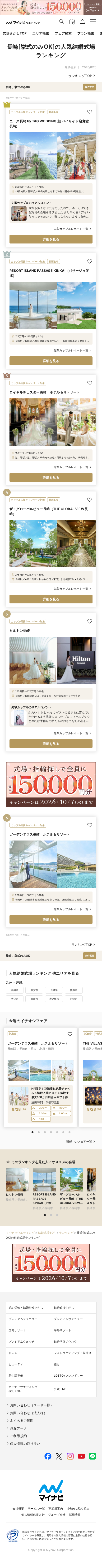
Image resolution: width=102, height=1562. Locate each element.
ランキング (66, 1232)
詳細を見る (51, 239)
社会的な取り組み (77, 1508)
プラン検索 (85, 33)
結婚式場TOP (47, 1232)
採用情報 (75, 1514)
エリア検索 (40, 33)
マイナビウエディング (20, 1232)
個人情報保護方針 (32, 1514)
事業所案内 (55, 1508)
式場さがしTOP (15, 33)
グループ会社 (56, 1514)
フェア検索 (63, 33)
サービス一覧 (36, 1508)
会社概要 (18, 1508)
